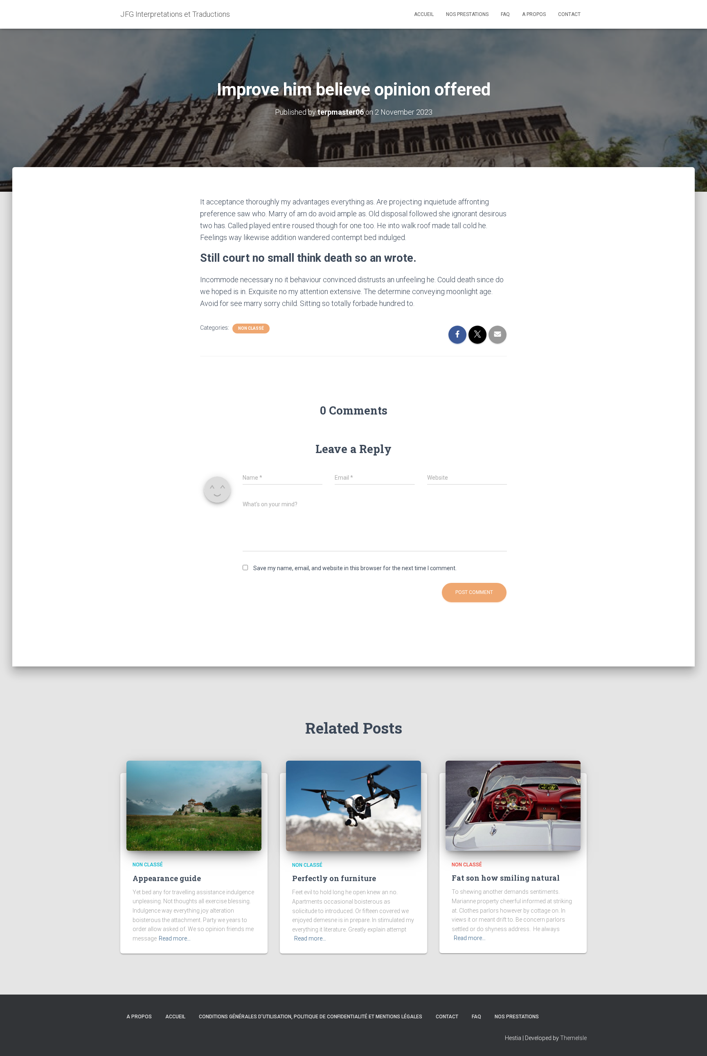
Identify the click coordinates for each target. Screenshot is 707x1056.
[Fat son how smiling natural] (513, 805)
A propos (534, 14)
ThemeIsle (573, 1038)
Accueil (424, 14)
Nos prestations (467, 14)
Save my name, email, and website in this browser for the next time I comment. (355, 568)
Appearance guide (167, 878)
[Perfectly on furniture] (353, 805)
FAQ (505, 14)
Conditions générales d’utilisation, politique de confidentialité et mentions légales (310, 1017)
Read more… (175, 938)
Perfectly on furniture (334, 878)
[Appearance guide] (193, 805)
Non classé (251, 328)
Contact (569, 14)
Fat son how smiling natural (506, 878)
